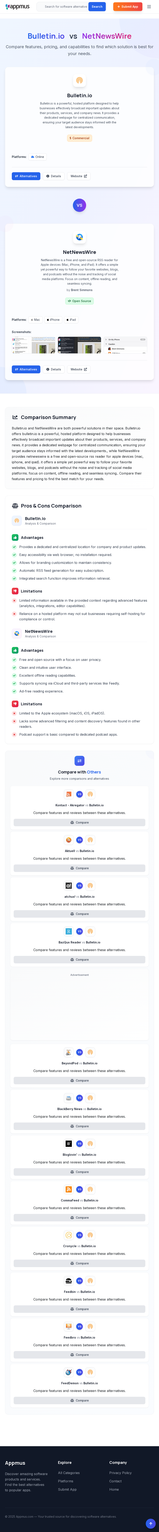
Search (97, 6)
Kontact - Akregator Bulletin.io (79, 805)
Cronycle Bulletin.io (79, 1246)
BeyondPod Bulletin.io (80, 1063)
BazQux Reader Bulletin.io (79, 942)
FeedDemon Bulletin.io (79, 1383)
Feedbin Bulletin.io (79, 1291)
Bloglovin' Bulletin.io (79, 1154)
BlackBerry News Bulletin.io (79, 1109)
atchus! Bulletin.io (79, 896)
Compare (82, 822)
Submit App (130, 6)
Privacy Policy (120, 1473)
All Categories (69, 1473)
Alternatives (28, 176)
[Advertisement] (79, 1008)
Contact (115, 1481)
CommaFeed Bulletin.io (79, 1200)
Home (114, 1489)
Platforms (65, 1481)
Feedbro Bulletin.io (79, 1337)
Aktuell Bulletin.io (79, 851)
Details (56, 176)
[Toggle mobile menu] (149, 6)
